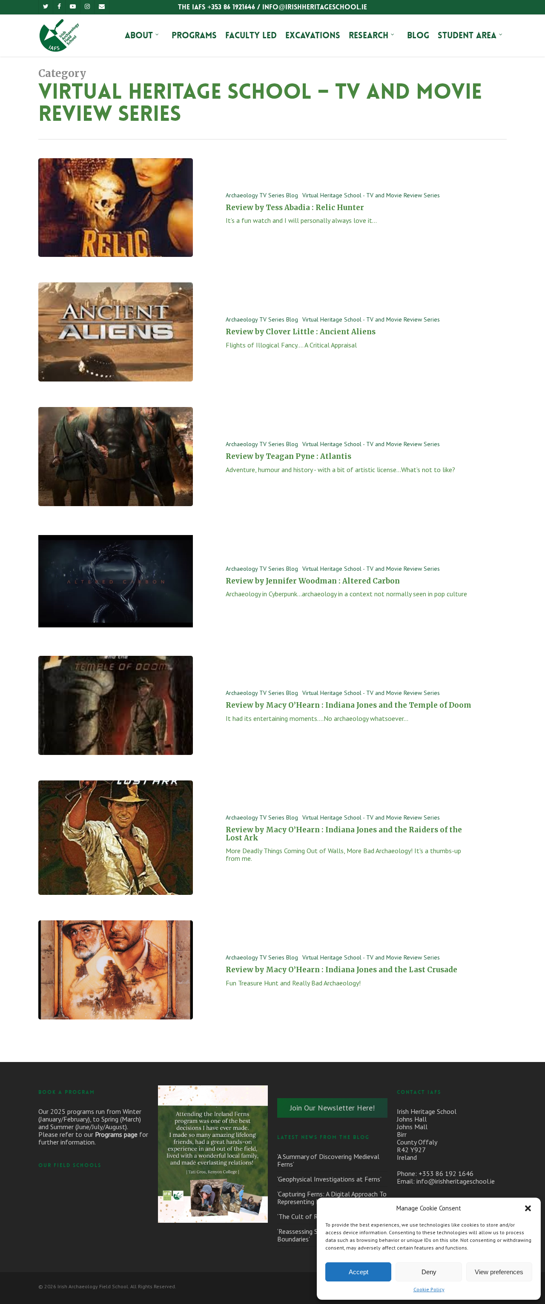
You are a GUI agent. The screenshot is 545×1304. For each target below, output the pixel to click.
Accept (358, 1272)
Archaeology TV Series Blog (262, 195)
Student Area (467, 35)
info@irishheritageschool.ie (455, 1181)
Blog (418, 35)
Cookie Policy (429, 1289)
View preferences (499, 1272)
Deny (429, 1272)
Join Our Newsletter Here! (332, 1108)
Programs (194, 35)
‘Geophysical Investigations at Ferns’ (329, 1179)
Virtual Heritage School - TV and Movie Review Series (371, 195)
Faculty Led (251, 35)
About (139, 35)
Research (368, 35)
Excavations (312, 35)
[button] (528, 1208)
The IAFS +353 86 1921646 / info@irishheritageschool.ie (272, 7)
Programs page (116, 1134)
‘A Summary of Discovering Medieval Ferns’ (328, 1160)
